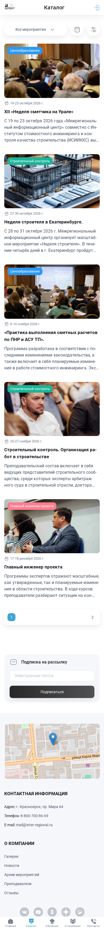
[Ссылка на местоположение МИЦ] (52, 751)
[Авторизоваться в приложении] (96, 7)
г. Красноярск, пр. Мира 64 (39, 807)
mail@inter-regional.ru (34, 825)
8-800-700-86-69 (34, 816)
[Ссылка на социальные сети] (24, 912)
